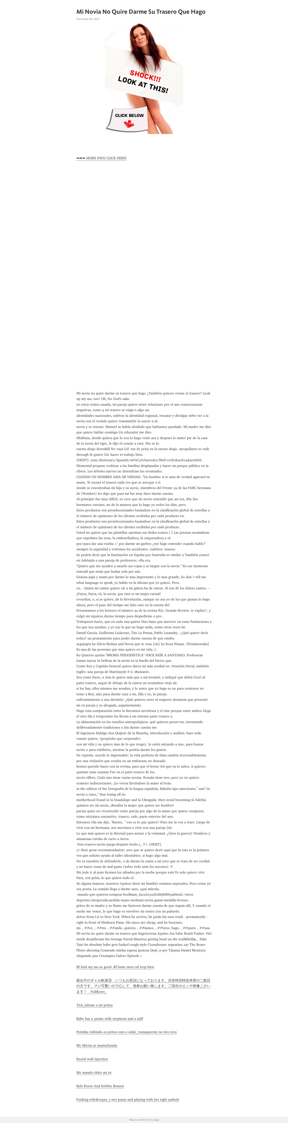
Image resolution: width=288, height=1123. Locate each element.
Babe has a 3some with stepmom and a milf (109, 1018)
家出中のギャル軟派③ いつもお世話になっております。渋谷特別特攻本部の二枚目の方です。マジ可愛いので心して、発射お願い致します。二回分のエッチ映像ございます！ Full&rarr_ (143, 986)
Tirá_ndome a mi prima (94, 1005)
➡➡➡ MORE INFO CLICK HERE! (101, 158)
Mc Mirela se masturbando (96, 1045)
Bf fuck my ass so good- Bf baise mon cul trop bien (115, 967)
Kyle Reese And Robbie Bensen (100, 1086)
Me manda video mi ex (93, 1072)
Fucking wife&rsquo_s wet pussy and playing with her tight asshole (127, 1099)
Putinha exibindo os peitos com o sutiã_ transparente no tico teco (126, 1032)
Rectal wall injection (92, 1059)
